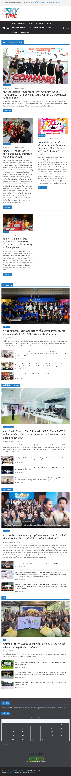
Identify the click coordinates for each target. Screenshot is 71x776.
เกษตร (49, 28)
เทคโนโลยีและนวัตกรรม (19, 28)
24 (3, 739)
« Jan (2, 744)
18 (13, 735)
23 (61, 735)
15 (52, 732)
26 (23, 739)
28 (42, 739)
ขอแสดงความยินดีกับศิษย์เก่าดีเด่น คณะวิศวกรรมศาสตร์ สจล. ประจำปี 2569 (36, 564)
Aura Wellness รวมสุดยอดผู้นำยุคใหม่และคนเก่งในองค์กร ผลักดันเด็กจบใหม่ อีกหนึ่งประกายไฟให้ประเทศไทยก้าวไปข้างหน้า (35, 537)
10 (3, 732)
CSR (30, 28)
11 (13, 732)
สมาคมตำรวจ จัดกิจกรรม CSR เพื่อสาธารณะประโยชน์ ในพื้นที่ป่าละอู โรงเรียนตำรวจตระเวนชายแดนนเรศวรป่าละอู (41, 683)
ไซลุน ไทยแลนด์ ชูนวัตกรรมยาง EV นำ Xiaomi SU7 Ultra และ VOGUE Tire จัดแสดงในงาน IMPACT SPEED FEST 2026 (41, 469)
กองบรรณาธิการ (20, 88)
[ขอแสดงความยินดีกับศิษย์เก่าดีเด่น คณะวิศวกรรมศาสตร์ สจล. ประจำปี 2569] (7, 565)
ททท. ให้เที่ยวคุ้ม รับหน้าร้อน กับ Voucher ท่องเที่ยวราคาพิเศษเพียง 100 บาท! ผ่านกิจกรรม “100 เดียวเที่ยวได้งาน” (51, 148)
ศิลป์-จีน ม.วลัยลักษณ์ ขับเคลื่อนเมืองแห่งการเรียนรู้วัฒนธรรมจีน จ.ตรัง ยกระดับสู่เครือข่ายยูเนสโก (17, 243)
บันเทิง (49, 23)
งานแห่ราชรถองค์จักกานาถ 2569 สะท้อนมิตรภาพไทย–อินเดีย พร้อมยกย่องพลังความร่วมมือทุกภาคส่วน (41, 375)
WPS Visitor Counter (40, 761)
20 (32, 735)
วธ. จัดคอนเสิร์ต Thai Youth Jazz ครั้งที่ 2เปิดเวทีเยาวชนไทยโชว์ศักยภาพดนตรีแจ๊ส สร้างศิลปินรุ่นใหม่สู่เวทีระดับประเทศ (34, 332)
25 (13, 739)
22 (52, 735)
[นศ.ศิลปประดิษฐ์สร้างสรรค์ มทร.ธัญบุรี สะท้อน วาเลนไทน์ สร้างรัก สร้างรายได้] (18, 130)
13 (32, 732)
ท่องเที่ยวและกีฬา (39, 28)
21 (42, 735)
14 (42, 732)
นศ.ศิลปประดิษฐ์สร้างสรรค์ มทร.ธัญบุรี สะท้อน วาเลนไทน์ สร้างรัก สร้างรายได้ (17, 153)
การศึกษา (30, 23)
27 (32, 739)
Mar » (7, 744)
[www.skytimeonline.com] (3, 27)
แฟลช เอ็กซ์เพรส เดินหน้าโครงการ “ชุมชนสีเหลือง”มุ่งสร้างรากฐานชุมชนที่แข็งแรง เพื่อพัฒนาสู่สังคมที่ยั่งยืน (40, 663)
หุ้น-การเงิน (21, 23)
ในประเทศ (15, 32)
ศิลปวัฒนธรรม (40, 23)
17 (3, 735)
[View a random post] (67, 27)
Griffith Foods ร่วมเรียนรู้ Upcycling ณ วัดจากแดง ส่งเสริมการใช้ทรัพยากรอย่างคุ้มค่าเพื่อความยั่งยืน (34, 645)
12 (23, 732)
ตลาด (13, 23)
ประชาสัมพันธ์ (25, 32)
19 (23, 735)
